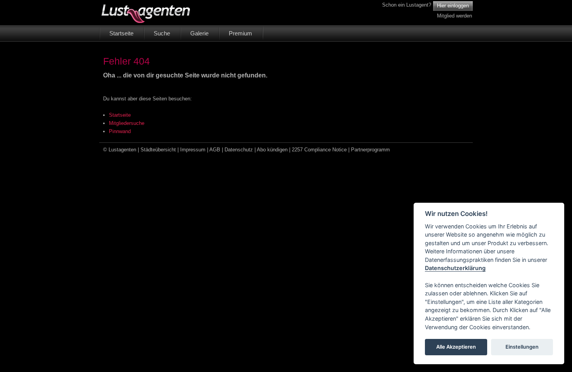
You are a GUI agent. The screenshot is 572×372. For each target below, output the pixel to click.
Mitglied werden (454, 16)
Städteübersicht (158, 150)
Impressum (192, 150)
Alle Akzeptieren (456, 347)
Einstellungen (522, 347)
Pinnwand (120, 131)
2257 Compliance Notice (319, 150)
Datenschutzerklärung (455, 268)
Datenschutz (239, 150)
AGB (214, 150)
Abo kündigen (272, 150)
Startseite (120, 115)
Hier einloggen (453, 6)
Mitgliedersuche (126, 123)
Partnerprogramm (370, 150)
